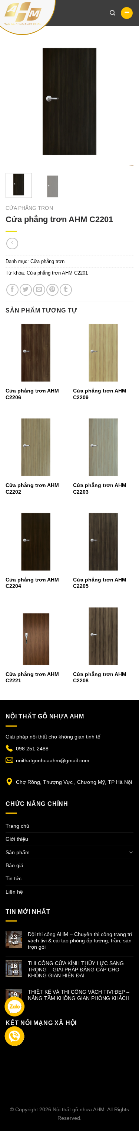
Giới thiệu (17, 839)
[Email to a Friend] (39, 290)
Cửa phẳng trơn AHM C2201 (57, 273)
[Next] (121, 101)
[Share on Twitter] (26, 290)
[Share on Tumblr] (66, 290)
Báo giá (14, 865)
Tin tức (13, 878)
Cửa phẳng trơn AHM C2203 (99, 489)
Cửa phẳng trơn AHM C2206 (32, 394)
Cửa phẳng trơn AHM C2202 (32, 489)
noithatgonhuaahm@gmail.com (52, 760)
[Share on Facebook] (12, 290)
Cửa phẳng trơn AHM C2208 (99, 678)
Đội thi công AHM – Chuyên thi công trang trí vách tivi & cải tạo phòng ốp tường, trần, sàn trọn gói (80, 940)
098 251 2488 (32, 749)
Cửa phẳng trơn (29, 208)
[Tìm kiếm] (112, 13)
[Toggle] (130, 852)
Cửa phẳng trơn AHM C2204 (32, 583)
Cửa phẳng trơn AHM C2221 (32, 678)
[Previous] (17, 101)
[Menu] (127, 13)
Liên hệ (14, 892)
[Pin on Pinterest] (52, 290)
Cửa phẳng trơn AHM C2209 (99, 394)
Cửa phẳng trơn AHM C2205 (99, 583)
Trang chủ (17, 826)
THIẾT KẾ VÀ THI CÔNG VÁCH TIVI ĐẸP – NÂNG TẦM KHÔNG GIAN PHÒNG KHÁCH (78, 995)
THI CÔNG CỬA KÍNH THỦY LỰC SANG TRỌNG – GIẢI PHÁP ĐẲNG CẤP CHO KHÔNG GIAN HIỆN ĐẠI (76, 969)
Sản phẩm (18, 852)
